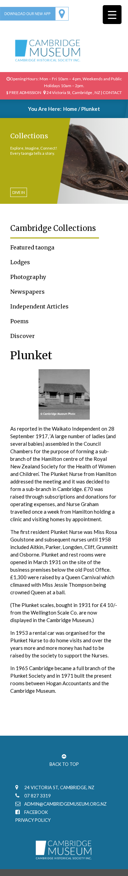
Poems (19, 321)
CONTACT (112, 92)
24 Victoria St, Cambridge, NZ (59, 787)
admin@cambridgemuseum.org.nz (65, 804)
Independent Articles (39, 306)
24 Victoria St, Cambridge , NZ (73, 92)
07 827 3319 (37, 795)
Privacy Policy (33, 820)
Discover (22, 335)
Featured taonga (32, 247)
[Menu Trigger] (112, 14)
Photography (28, 276)
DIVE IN (18, 192)
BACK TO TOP (64, 764)
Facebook (36, 812)
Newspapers (27, 291)
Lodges (20, 262)
